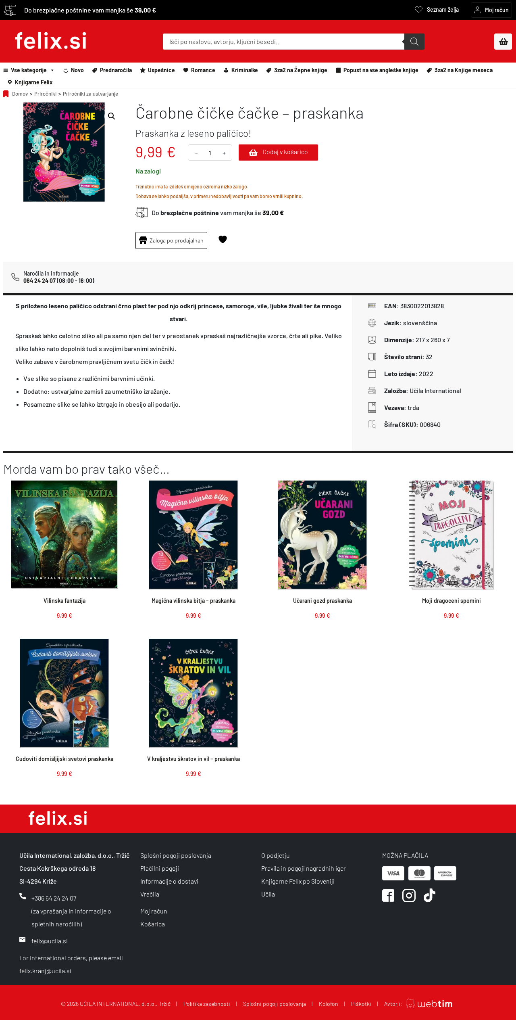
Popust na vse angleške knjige (380, 70)
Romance (203, 70)
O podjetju (275, 855)
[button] (111, 116)
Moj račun (153, 911)
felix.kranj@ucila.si (45, 970)
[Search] (414, 41)
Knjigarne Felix (34, 82)
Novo (77, 70)
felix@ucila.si (49, 941)
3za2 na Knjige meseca (464, 70)
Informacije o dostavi (169, 881)
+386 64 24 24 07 (53, 898)
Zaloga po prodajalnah (177, 240)
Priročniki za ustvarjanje (90, 93)
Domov (20, 93)
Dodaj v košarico (285, 151)
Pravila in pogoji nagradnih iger (303, 868)
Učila (268, 894)
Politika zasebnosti (206, 1003)
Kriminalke (244, 70)
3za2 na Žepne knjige (300, 70)
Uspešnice (161, 70)
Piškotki (361, 1003)
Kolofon (328, 1003)
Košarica (152, 924)
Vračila (149, 894)
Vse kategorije (29, 70)
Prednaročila (116, 70)
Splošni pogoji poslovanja (175, 855)
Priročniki (45, 93)
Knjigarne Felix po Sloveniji (298, 881)
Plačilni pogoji (159, 868)
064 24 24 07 (39, 280)
